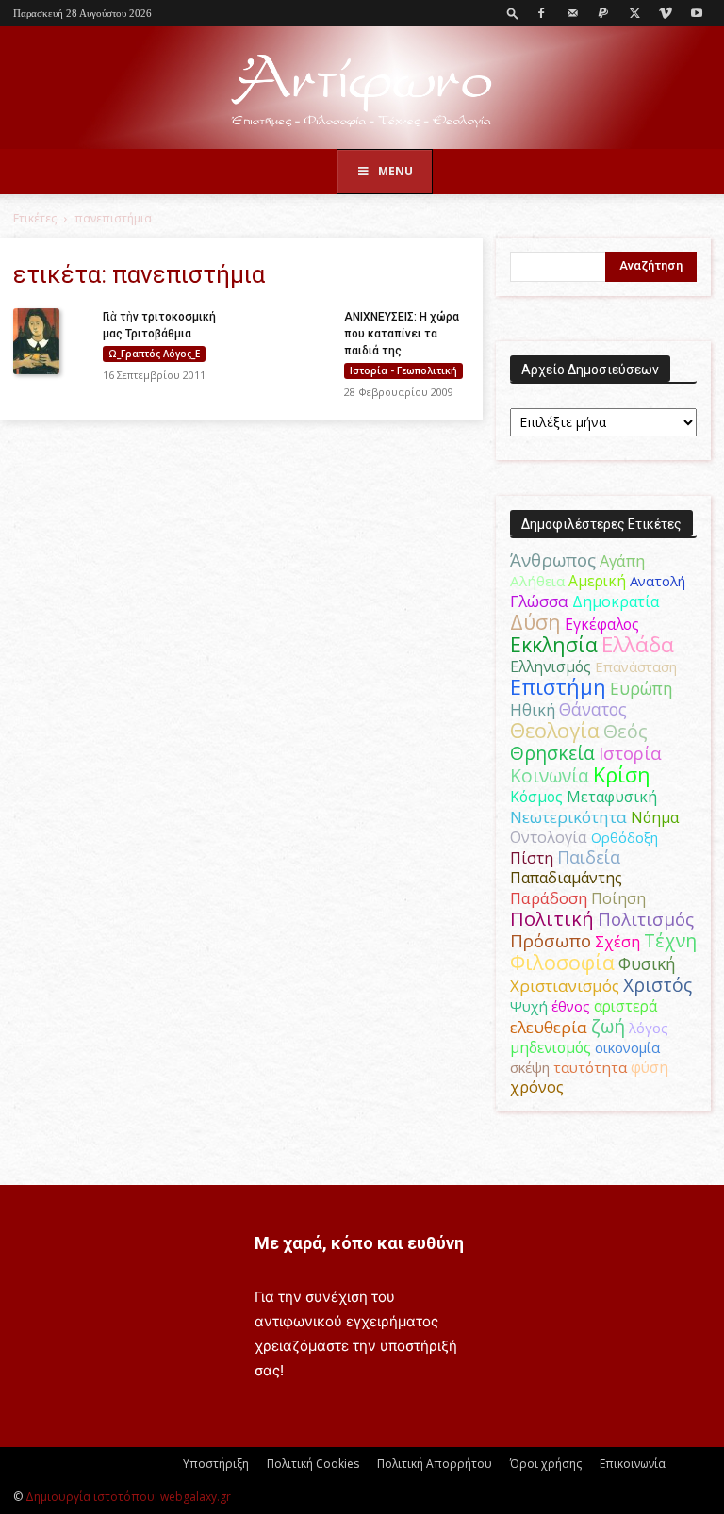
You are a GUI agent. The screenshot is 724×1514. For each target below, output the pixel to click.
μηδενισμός (550, 1048)
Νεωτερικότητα (568, 817)
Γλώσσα (539, 601)
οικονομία (627, 1047)
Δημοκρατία (615, 601)
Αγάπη (622, 561)
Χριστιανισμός (564, 985)
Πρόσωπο (550, 941)
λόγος (648, 1027)
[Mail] (572, 13)
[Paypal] (603, 13)
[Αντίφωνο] (362, 89)
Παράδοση (548, 898)
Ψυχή (529, 1005)
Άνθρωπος (553, 560)
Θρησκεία (552, 752)
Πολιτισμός (646, 919)
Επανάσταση (636, 666)
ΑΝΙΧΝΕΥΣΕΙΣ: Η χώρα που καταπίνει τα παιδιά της (401, 333)
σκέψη (530, 1067)
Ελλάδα (637, 644)
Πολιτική (552, 918)
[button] (513, 13)
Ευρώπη (641, 688)
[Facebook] (541, 13)
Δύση (535, 621)
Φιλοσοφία (562, 962)
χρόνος (537, 1087)
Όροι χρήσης (546, 1464)
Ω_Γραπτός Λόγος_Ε (154, 353)
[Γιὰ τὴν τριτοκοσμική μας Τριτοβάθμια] (51, 341)
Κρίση (621, 774)
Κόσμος (536, 796)
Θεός (625, 731)
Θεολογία (555, 730)
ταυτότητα (590, 1067)
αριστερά (625, 1006)
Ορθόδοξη (624, 837)
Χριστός (657, 984)
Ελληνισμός (550, 666)
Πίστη (531, 858)
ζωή (608, 1026)
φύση (649, 1067)
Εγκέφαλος (602, 624)
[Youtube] (697, 13)
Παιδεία (588, 857)
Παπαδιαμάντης (566, 877)
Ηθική (532, 709)
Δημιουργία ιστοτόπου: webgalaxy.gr (128, 1497)
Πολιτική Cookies (313, 1464)
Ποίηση (618, 898)
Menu (395, 171)
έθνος (570, 1005)
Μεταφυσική (612, 796)
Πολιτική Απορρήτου (434, 1464)
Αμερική (597, 580)
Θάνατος (593, 709)
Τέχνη (670, 940)
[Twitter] (634, 13)
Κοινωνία (549, 775)
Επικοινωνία (633, 1464)
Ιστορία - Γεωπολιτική (403, 370)
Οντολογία (548, 837)
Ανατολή (657, 580)
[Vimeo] (665, 13)
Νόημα (655, 817)
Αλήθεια (537, 580)
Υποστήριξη (216, 1464)
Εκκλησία (554, 644)
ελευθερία (548, 1027)
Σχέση (617, 941)
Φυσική (647, 963)
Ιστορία (630, 753)
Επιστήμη (558, 686)
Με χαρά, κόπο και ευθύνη (359, 1243)
